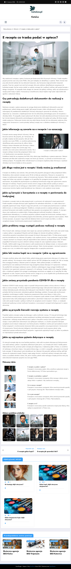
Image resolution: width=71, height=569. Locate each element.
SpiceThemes (52, 566)
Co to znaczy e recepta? (35, 385)
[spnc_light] (64, 22)
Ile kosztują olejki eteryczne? (14, 484)
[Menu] (6, 22)
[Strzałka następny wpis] (67, 450)
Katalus (35, 17)
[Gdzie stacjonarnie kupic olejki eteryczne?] (18, 506)
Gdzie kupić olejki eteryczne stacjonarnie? (48, 485)
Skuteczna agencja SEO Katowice (58, 552)
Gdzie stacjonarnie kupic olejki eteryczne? (15, 519)
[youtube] (65, 2)
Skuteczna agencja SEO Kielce (11, 552)
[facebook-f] (56, 2)
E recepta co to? (32, 404)
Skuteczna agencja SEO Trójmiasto (34, 552)
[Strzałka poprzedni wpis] (3, 450)
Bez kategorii (7, 541)
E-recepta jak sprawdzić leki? (47, 451)
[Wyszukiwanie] (60, 22)
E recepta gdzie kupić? (26, 451)
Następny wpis (41, 448)
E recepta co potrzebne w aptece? (38, 376)
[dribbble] (61, 2)
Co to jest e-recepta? (34, 394)
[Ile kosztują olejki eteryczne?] (18, 473)
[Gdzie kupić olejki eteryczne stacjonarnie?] (53, 473)
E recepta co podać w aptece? (37, 367)
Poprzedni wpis (30, 448)
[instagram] (63, 2)
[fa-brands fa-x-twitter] (58, 2)
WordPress (32, 566)
